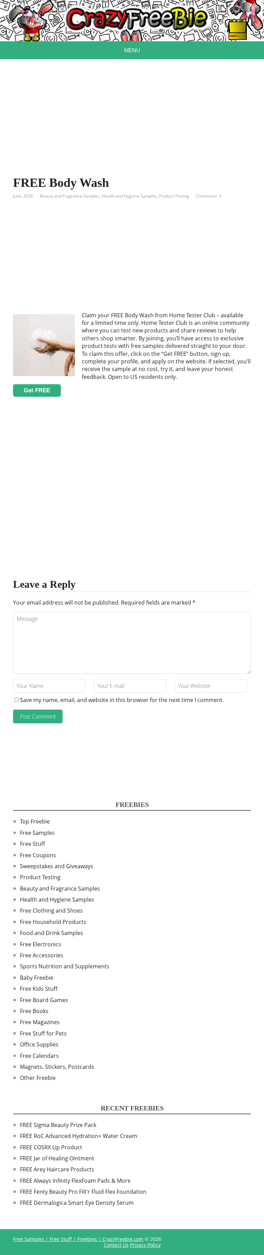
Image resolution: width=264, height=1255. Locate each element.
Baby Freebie (36, 977)
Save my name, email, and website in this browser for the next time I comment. (122, 700)
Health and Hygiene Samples (129, 196)
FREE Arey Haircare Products (57, 1169)
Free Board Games (44, 1000)
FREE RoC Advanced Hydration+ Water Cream (78, 1136)
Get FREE (37, 390)
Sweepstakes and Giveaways (56, 866)
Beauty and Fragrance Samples (70, 196)
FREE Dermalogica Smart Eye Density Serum (77, 1202)
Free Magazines (40, 1022)
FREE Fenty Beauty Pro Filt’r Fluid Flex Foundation (83, 1191)
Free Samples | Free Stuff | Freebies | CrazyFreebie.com (78, 1239)
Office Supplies (39, 1044)
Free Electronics (40, 944)
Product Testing (174, 196)
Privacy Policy (145, 1245)
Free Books (34, 1011)
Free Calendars (39, 1056)
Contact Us (116, 1245)
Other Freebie (38, 1078)
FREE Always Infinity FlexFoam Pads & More (75, 1180)
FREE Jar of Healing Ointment (57, 1158)
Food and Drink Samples (51, 933)
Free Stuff (32, 844)
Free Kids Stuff (38, 988)
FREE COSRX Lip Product (51, 1147)
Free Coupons (38, 855)
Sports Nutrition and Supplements (64, 966)
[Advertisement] (132, 107)
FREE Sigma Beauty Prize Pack (58, 1125)
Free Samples (37, 833)
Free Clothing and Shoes (51, 910)
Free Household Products (53, 922)
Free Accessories (41, 955)
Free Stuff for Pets (43, 1033)
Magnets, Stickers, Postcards (57, 1067)
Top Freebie (35, 821)
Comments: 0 (208, 196)
